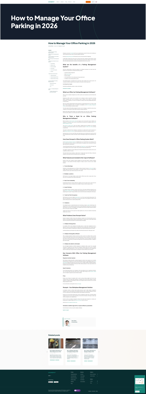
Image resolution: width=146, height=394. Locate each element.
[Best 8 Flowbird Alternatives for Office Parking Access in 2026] (90, 343)
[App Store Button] (50, 382)
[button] (93, 2)
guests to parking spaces (69, 190)
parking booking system (69, 56)
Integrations (72, 381)
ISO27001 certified (93, 271)
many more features (79, 300)
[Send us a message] (97, 374)
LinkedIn (91, 381)
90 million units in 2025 (89, 126)
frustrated (71, 53)
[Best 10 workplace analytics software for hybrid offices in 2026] (73, 343)
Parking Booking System (74, 374)
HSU (72, 354)
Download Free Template (67, 88)
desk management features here (72, 302)
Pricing (72, 383)
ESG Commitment (82, 381)
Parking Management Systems (55, 350)
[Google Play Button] (56, 382)
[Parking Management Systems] (55, 343)
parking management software (69, 131)
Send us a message (93, 374)
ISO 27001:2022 (82, 379)
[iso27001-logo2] (77, 390)
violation (88, 205)
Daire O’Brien (74, 320)
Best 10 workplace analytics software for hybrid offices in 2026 (72, 351)
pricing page (79, 283)
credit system (91, 168)
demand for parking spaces (68, 125)
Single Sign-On (83, 146)
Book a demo (137, 391)
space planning (69, 74)
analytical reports (77, 197)
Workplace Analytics (73, 379)
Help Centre (81, 374)
